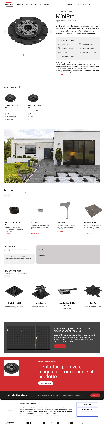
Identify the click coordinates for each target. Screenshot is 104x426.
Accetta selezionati (87, 409)
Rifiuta (87, 414)
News (84, 4)
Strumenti (37, 4)
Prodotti (20, 4)
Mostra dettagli (80, 423)
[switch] (43, 423)
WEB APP (46, 4)
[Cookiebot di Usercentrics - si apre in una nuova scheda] (10, 423)
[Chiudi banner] (101, 402)
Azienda (69, 4)
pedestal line (62, 11)
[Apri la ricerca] (98, 4)
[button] (5, 31)
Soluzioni (29, 4)
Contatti (78, 4)
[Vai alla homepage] (9, 4)
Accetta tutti (87, 404)
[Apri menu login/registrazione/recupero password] (95, 4)
